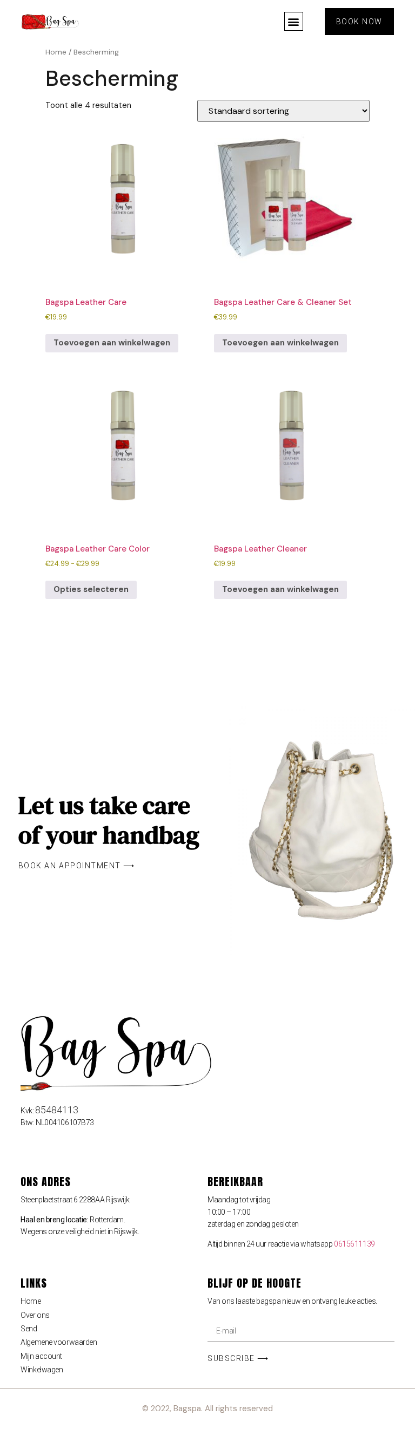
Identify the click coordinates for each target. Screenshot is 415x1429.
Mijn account (41, 1356)
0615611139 (354, 1244)
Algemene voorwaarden (59, 1342)
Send (29, 1328)
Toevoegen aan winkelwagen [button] (111, 342)
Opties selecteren (91, 589)
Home (55, 52)
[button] (293, 21)
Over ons (35, 1315)
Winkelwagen (42, 1369)
